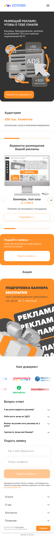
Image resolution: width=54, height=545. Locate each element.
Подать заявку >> (27, 256)
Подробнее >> (27, 217)
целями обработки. (13, 487)
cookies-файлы (19, 527)
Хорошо (43, 528)
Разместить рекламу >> (19, 94)
